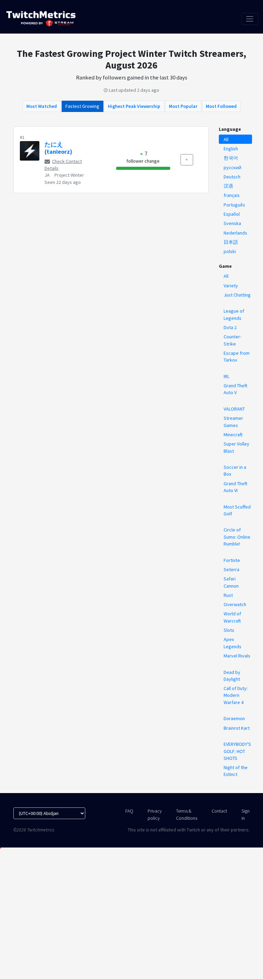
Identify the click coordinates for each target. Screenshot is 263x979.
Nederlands (235, 233)
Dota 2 (230, 327)
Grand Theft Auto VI (235, 486)
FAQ (129, 811)
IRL (226, 376)
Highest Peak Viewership (134, 106)
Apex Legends (232, 642)
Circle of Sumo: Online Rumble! (237, 537)
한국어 (231, 158)
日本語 (231, 242)
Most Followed (221, 106)
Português (234, 205)
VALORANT (234, 409)
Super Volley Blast (236, 447)
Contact (219, 811)
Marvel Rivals (237, 656)
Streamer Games (233, 421)
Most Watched (41, 106)
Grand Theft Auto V (235, 389)
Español (232, 214)
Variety (231, 286)
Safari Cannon (231, 582)
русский (232, 167)
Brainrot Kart (237, 728)
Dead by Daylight (232, 675)
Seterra (231, 569)
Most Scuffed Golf (237, 510)
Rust (228, 595)
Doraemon (234, 718)
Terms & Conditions (186, 814)
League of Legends (234, 314)
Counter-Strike (232, 340)
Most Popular (183, 106)
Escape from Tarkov (237, 356)
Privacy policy (155, 814)
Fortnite (232, 560)
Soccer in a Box (235, 470)
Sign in (245, 814)
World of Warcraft (232, 617)
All (226, 139)
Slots (229, 630)
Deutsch (232, 177)
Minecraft (233, 434)
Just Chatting (237, 295)
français (232, 195)
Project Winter (69, 175)
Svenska (232, 223)
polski (230, 251)
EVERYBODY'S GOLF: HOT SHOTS (237, 751)
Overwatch (235, 604)
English (231, 149)
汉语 (228, 186)
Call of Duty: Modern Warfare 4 (236, 695)
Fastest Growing (82, 106)
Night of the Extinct (236, 770)
